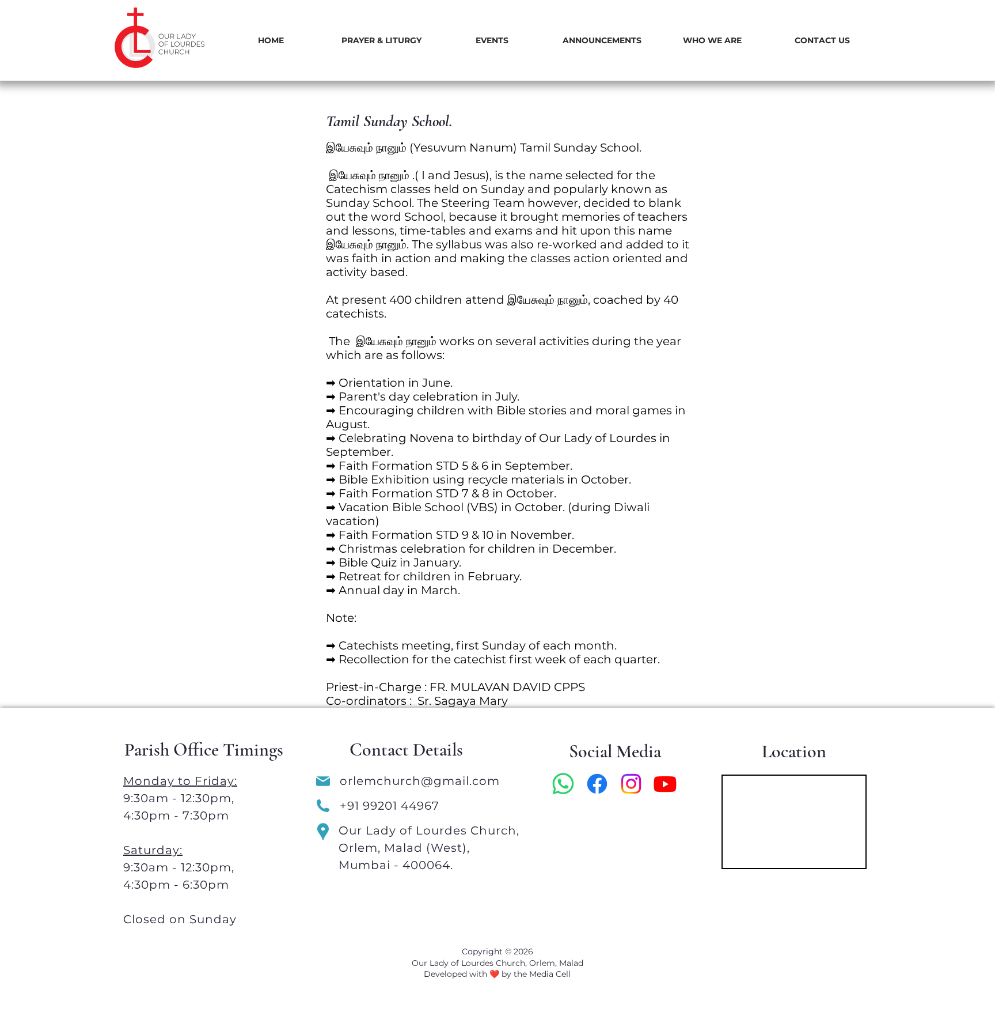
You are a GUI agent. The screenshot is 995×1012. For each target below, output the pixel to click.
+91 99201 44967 (389, 806)
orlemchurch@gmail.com (421, 781)
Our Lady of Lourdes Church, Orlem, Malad (497, 963)
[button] (381, 40)
